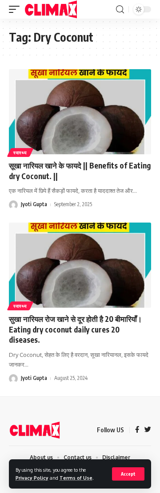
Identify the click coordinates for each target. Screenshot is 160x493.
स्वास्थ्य (20, 152)
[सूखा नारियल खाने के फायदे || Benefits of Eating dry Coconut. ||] (80, 111)
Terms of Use (76, 478)
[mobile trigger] (16, 9)
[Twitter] (147, 430)
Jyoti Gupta (34, 204)
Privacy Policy (32, 478)
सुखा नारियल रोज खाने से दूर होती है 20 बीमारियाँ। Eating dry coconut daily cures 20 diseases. (75, 329)
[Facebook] (137, 430)
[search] (120, 9)
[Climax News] (51, 9)
